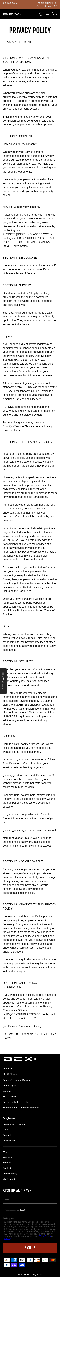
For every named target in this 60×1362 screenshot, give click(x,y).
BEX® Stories (10, 1074)
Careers (7, 1091)
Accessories (9, 1140)
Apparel (7, 1135)
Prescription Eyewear (14, 1124)
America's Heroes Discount (17, 1080)
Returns (7, 1162)
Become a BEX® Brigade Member (21, 1107)
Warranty (7, 1157)
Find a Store (9, 1096)
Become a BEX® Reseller (16, 1102)
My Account (9, 1179)
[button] (3, 681)
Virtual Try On (10, 1085)
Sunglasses (9, 1118)
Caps (5, 1129)
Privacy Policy (10, 1173)
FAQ (5, 1151)
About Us (7, 1068)
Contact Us (8, 1168)
